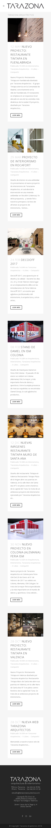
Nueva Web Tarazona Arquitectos (24, 726)
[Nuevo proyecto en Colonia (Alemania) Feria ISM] (25, 529)
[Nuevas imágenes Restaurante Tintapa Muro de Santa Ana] (25, 426)
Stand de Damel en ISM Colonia (22, 351)
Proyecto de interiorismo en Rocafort (23, 161)
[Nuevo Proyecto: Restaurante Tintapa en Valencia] (25, 625)
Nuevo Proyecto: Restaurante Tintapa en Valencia (21, 649)
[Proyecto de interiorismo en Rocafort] (25, 140)
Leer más (16, 115)
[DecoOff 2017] (25, 241)
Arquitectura (33, 358)
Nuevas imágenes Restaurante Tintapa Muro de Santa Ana (23, 450)
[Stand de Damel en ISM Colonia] (25, 331)
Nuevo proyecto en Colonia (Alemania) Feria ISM (25, 550)
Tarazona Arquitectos (19, 69)
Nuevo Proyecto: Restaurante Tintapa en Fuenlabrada (21, 54)
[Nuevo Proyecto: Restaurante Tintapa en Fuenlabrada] (25, 30)
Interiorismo (33, 66)
